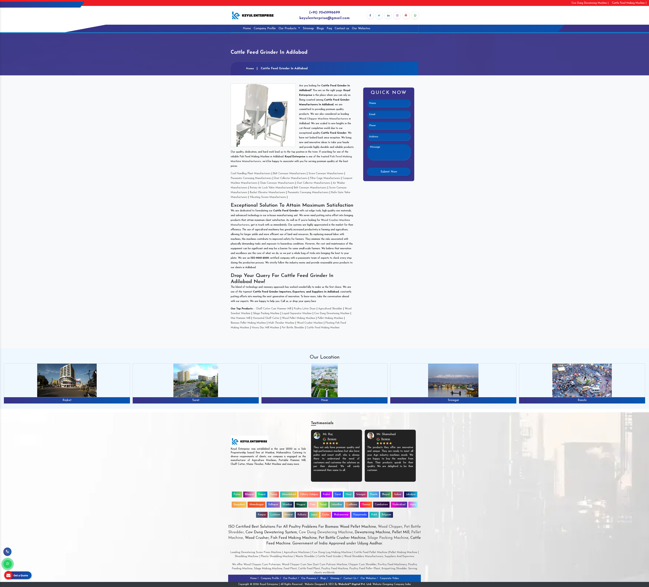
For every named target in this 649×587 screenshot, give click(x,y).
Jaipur (314, 514)
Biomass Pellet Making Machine (248, 323)
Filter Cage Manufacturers (325, 178)
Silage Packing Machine (266, 313)
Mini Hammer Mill (240, 318)
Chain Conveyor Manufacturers (277, 183)
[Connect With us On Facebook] (370, 15)
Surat (67, 400)
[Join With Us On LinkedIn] (388, 15)
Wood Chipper (390, 527)
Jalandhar (336, 504)
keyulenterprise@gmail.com (324, 18)
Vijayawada (360, 514)
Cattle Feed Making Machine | (629, 3)
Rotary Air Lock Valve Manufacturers (271, 188)
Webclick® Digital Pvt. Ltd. (355, 584)
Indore (397, 494)
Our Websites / (369, 578)
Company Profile (265, 28)
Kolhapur (273, 504)
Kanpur (262, 514)
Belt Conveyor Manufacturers (289, 173)
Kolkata (301, 514)
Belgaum (386, 514)
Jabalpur (411, 494)
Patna (237, 494)
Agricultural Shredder (330, 309)
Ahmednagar (256, 504)
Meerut (289, 514)
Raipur (262, 494)
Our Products (288, 28)
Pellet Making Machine (330, 318)
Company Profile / (271, 578)
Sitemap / (335, 578)
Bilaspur (249, 494)
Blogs (320, 28)
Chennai (366, 504)
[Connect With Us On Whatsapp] (415, 15)
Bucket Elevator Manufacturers (267, 192)
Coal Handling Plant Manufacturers (251, 173)
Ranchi (453, 400)
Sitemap (308, 28)
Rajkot (326, 494)
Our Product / (291, 578)
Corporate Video (389, 578)
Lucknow (275, 514)
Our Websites (361, 28)
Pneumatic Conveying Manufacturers (251, 178)
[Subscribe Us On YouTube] (406, 15)
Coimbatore (381, 504)
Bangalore (239, 504)
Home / (254, 578)
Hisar (195, 400)
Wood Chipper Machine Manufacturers (323, 119)
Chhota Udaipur (309, 494)
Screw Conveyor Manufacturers (325, 173)
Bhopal (582, 400)
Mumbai (287, 504)
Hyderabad (398, 504)
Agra (413, 504)
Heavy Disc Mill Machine (265, 327)
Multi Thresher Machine (281, 323)
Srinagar (324, 400)
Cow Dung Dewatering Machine (332, 313)
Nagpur (300, 504)
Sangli (323, 504)
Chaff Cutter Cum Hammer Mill (273, 309)
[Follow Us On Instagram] (397, 15)
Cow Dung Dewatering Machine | (590, 3)
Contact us (342, 28)
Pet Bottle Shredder (293, 327)
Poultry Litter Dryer (305, 309)
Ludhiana (352, 504)
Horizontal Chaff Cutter (266, 318)
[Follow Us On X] (379, 15)
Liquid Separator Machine (297, 313)
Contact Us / (351, 578)
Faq (329, 28)
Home (247, 28)
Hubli (374, 514)
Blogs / (324, 578)
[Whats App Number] (7, 564)
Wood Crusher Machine (310, 323)
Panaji (273, 494)
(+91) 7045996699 (324, 13)
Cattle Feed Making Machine (323, 327)
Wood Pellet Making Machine (298, 318)
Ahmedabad (289, 494)
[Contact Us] (7, 552)
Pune (312, 504)
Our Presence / (309, 578)
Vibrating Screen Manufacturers (268, 197)
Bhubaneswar (341, 514)
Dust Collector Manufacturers (290, 178)
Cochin (325, 514)
